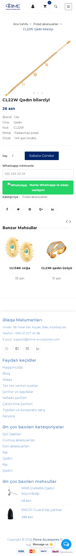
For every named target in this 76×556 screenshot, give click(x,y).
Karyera (8, 416)
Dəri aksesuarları (16, 446)
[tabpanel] (38, 68)
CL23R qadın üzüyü (56, 268)
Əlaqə (7, 380)
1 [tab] (34, 93)
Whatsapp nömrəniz (18, 166)
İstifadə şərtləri (14, 398)
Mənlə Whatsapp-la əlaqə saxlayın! (49, 187)
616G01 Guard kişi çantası (41, 510)
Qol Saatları (11, 434)
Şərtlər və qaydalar (17, 392)
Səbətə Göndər (41, 156)
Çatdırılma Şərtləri (17, 404)
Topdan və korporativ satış (23, 410)
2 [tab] (38, 93)
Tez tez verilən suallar (20, 386)
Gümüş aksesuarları (18, 440)
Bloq (6, 373)
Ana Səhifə (20, 24)
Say (4, 156)
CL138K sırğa (19, 268)
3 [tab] (42, 93)
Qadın (7, 458)
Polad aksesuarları (45, 24)
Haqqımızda (12, 367)
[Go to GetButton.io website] (66, 552)
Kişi (4, 452)
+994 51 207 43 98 (27, 333)
